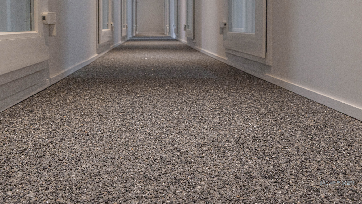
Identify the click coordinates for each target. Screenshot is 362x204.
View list (347, 197)
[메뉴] (10, 13)
